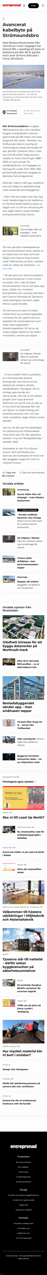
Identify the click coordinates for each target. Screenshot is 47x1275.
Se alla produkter (23, 1182)
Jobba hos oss (23, 1233)
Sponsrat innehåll (23, 1210)
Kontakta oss (24, 1228)
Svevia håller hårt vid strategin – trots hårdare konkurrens (31, 232)
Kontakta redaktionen (23, 1223)
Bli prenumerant (23, 1162)
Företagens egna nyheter (18, 781)
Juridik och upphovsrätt (23, 1200)
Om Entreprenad (23, 1238)
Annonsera (23, 1172)
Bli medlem (23, 1167)
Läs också (25, 226)
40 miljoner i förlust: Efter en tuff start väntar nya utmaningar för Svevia (32, 358)
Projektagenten (23, 1177)
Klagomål (23, 1205)
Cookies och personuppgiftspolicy (23, 1195)
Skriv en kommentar (33, 472)
